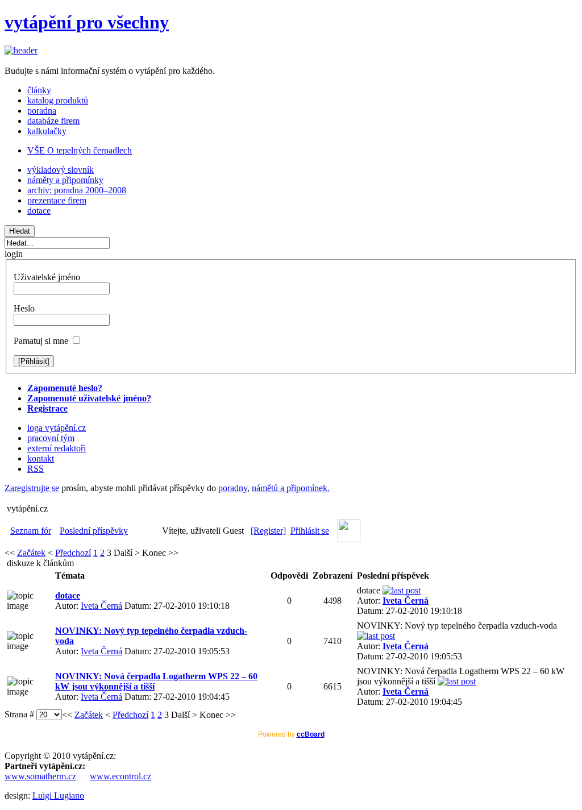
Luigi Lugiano (58, 795)
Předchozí (73, 553)
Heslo (24, 308)
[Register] (268, 530)
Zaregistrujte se (32, 488)
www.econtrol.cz (120, 776)
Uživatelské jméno (47, 277)
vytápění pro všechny (87, 22)
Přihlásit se (309, 530)
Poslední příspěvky (94, 530)
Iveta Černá (101, 605)
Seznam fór (30, 530)
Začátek (31, 553)
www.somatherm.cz (40, 776)
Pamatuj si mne (41, 341)
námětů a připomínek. (291, 488)
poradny (232, 488)
